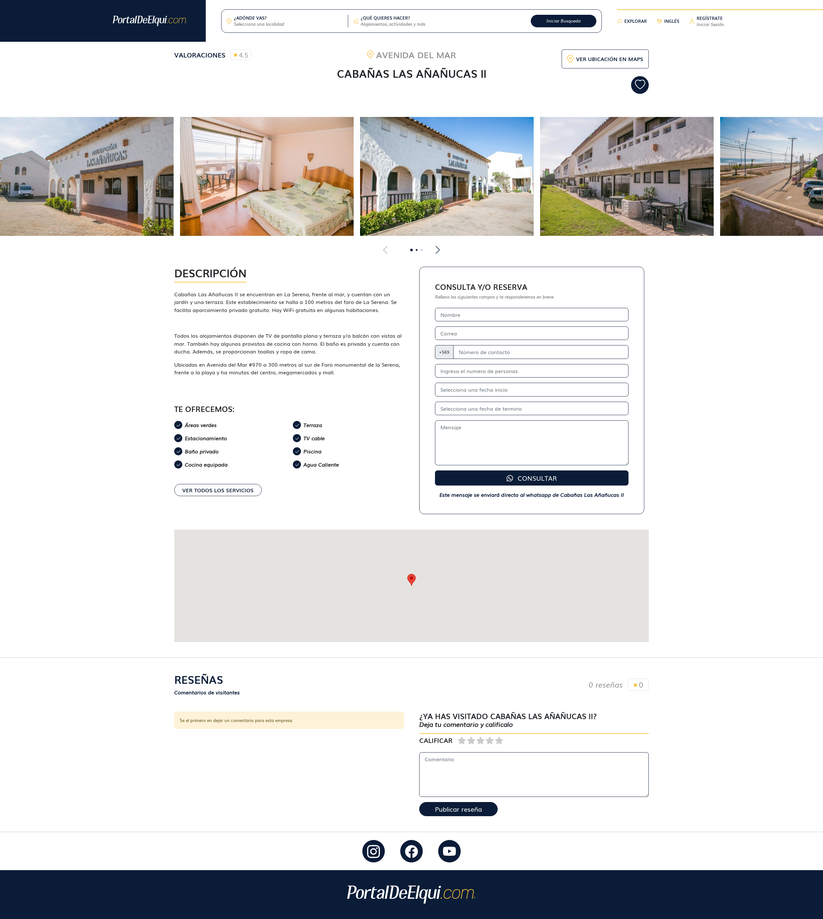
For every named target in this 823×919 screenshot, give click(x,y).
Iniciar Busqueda (564, 21)
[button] (710, 21)
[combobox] (288, 24)
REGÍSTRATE (710, 18)
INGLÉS (671, 21)
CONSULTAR (536, 478)
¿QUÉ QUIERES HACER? (385, 18)
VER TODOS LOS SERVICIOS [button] (218, 490)
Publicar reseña (458, 809)
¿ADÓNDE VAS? (250, 18)
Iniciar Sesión (710, 24)
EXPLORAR (635, 21)
